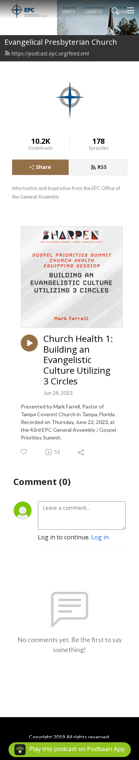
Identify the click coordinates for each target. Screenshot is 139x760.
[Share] (81, 452)
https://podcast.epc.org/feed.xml (50, 53)
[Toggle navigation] (130, 10)
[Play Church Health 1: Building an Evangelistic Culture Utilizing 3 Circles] (29, 343)
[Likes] (24, 452)
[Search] (115, 10)
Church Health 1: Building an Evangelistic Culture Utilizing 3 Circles (78, 360)
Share (43, 166)
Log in (100, 537)
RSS (102, 166)
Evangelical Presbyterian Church (60, 42)
